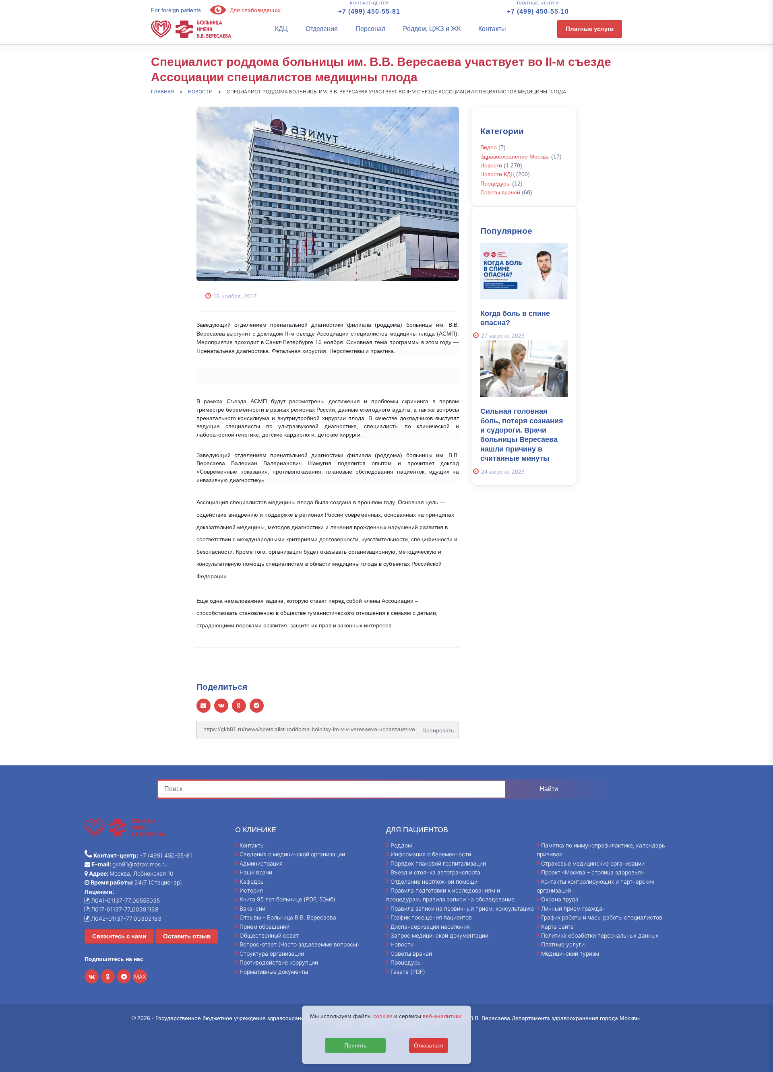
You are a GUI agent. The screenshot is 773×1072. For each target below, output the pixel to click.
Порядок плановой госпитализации (438, 863)
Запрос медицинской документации (439, 935)
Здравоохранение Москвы (515, 156)
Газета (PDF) (408, 971)
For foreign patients (176, 10)
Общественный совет (269, 935)
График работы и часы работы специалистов (601, 917)
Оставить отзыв (187, 936)
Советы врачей (500, 192)
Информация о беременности (431, 854)
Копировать (436, 727)
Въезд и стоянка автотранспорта (435, 872)
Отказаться (428, 1045)
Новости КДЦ (497, 174)
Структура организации (272, 953)
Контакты (492, 28)
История (251, 890)
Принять (355, 1045)
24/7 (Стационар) (135, 882)
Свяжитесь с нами (119, 936)
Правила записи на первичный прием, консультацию (462, 908)
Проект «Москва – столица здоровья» (592, 872)
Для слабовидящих (254, 10)
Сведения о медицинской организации (292, 854)
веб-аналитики (442, 1016)
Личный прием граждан (573, 908)
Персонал (370, 28)
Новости (491, 165)
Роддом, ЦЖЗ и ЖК (432, 28)
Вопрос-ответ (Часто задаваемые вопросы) (299, 944)
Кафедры (252, 881)
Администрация (261, 863)
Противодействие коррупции (279, 962)
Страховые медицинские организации (593, 863)
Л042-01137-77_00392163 (125, 918)
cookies (383, 1016)
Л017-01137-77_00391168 (124, 909)
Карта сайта (557, 926)
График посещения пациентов (431, 917)
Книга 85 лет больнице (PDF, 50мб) (287, 899)
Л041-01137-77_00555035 (124, 900)
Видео (488, 147)
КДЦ (281, 28)
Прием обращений (264, 926)
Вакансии (252, 908)
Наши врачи (256, 872)
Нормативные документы (274, 971)
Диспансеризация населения (430, 926)
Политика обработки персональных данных (599, 935)
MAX (140, 976)
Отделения (322, 28)
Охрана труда (560, 899)
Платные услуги (590, 28)
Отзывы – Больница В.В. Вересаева (288, 917)
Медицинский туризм (570, 953)
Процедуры (495, 183)
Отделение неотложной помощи (434, 881)
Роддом (401, 845)
